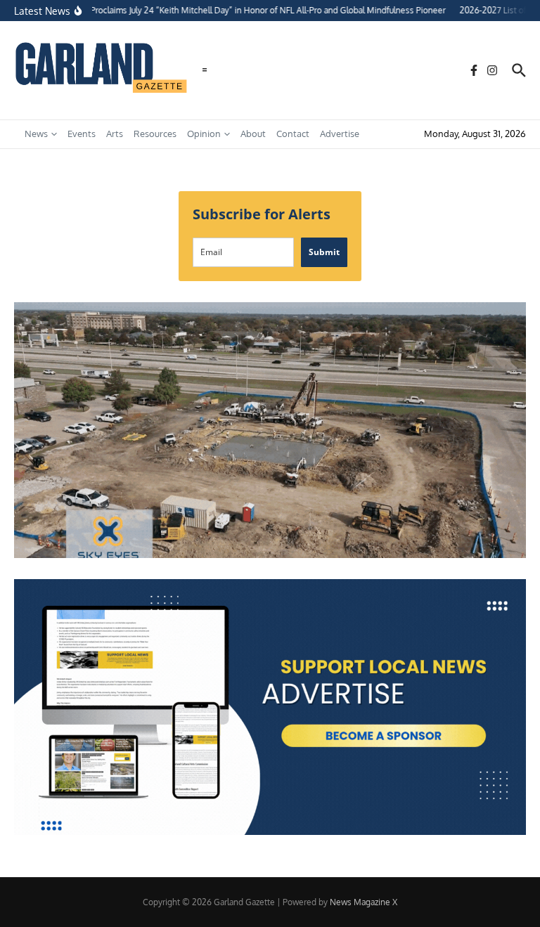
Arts (114, 133)
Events (82, 133)
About (253, 133)
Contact (292, 133)
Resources (155, 133)
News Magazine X (363, 902)
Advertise (339, 133)
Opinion (204, 133)
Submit (324, 252)
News (36, 133)
